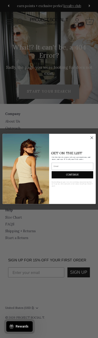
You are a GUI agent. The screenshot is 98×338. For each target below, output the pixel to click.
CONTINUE (72, 174)
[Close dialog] (92, 138)
